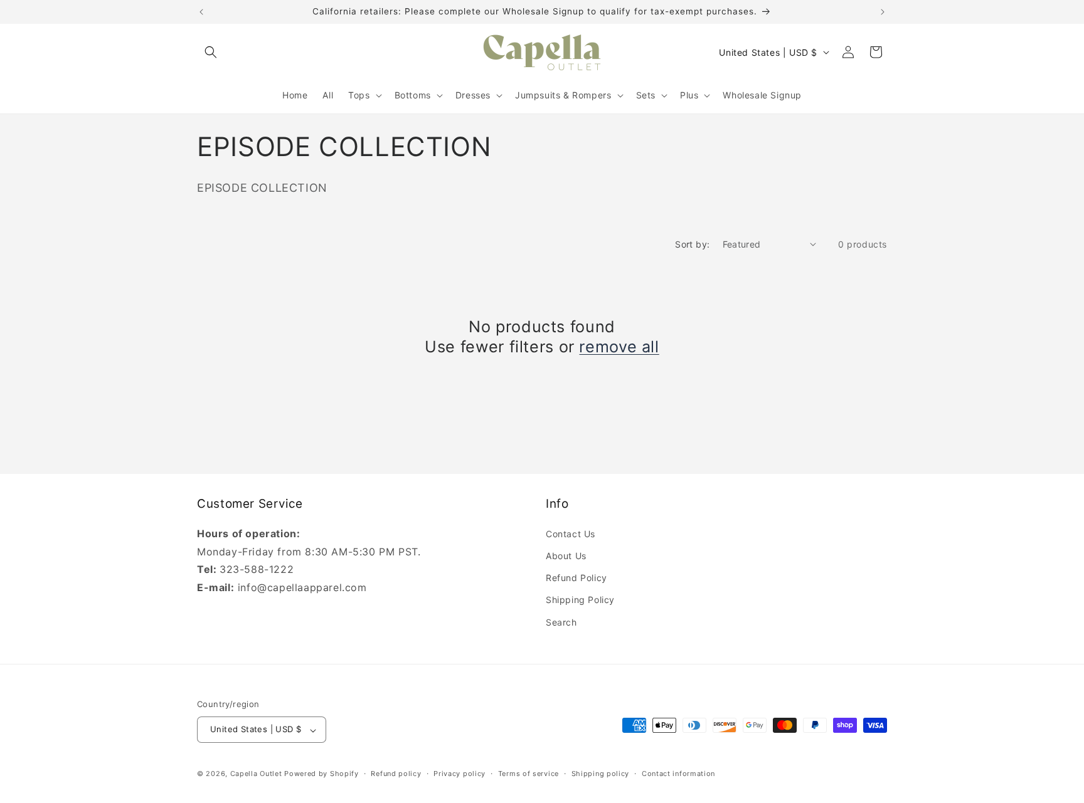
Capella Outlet (256, 774)
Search (561, 621)
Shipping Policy (580, 599)
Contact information (678, 773)
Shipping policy (600, 773)
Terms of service (528, 773)
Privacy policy (459, 773)
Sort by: (692, 244)
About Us (566, 555)
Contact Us (570, 533)
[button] (211, 52)
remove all (619, 346)
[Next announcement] (882, 12)
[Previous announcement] (201, 12)
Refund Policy (576, 577)
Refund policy (396, 773)
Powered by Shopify (321, 774)
